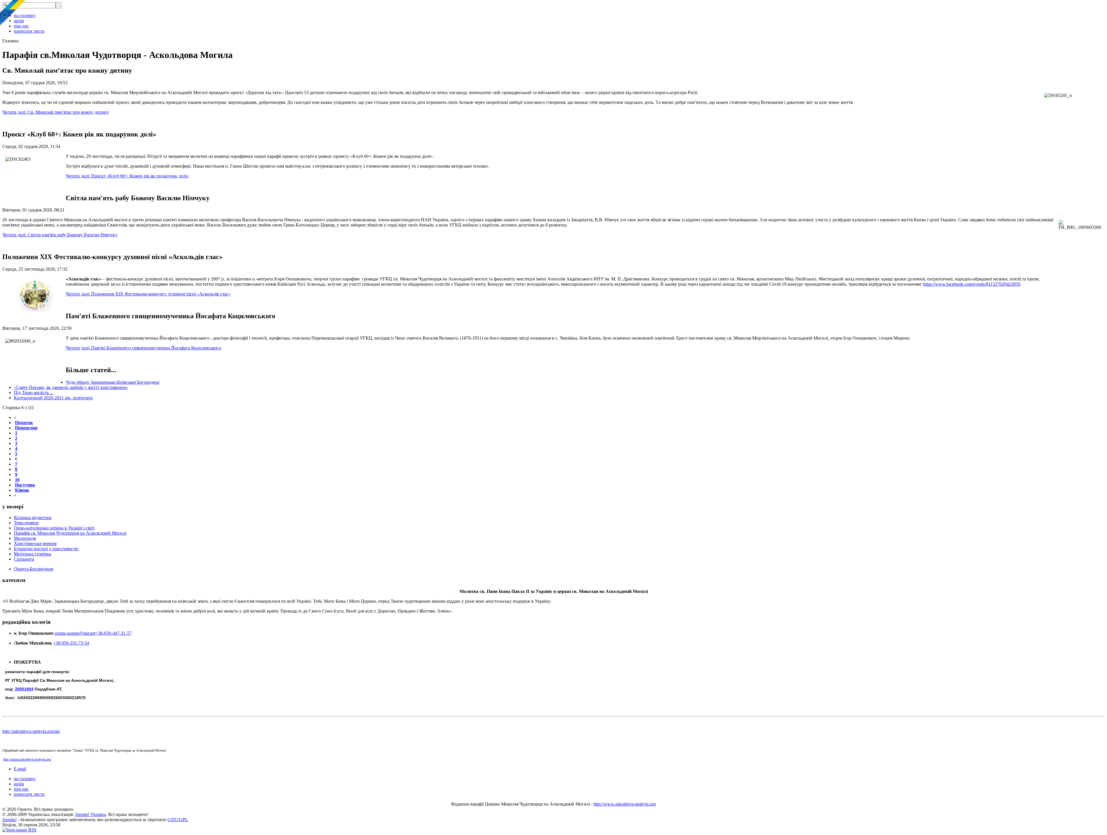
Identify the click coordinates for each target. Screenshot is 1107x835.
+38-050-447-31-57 (113, 633)
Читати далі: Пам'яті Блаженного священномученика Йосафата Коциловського (143, 347)
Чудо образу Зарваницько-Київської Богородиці (112, 382)
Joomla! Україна (90, 814)
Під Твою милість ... (33, 392)
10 (17, 479)
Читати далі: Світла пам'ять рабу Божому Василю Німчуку (59, 234)
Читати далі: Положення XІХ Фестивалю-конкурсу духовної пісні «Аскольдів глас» (148, 293)
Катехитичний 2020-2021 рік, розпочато (53, 397)
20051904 (24, 689)
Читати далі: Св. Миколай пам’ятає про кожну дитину (55, 112)
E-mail (20, 768)
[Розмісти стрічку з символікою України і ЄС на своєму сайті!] (13, 13)
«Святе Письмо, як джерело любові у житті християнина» (71, 387)
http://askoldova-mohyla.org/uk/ (31, 731)
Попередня (26, 427)
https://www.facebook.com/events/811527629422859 (971, 284)
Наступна (25, 484)
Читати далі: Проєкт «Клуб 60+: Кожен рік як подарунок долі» (127, 175)
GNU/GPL (177, 819)
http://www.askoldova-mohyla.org (625, 804)
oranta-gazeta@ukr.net (74, 633)
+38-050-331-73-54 (71, 643)
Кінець (22, 490)
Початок (24, 422)
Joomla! (9, 819)
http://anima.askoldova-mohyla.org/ (27, 759)
